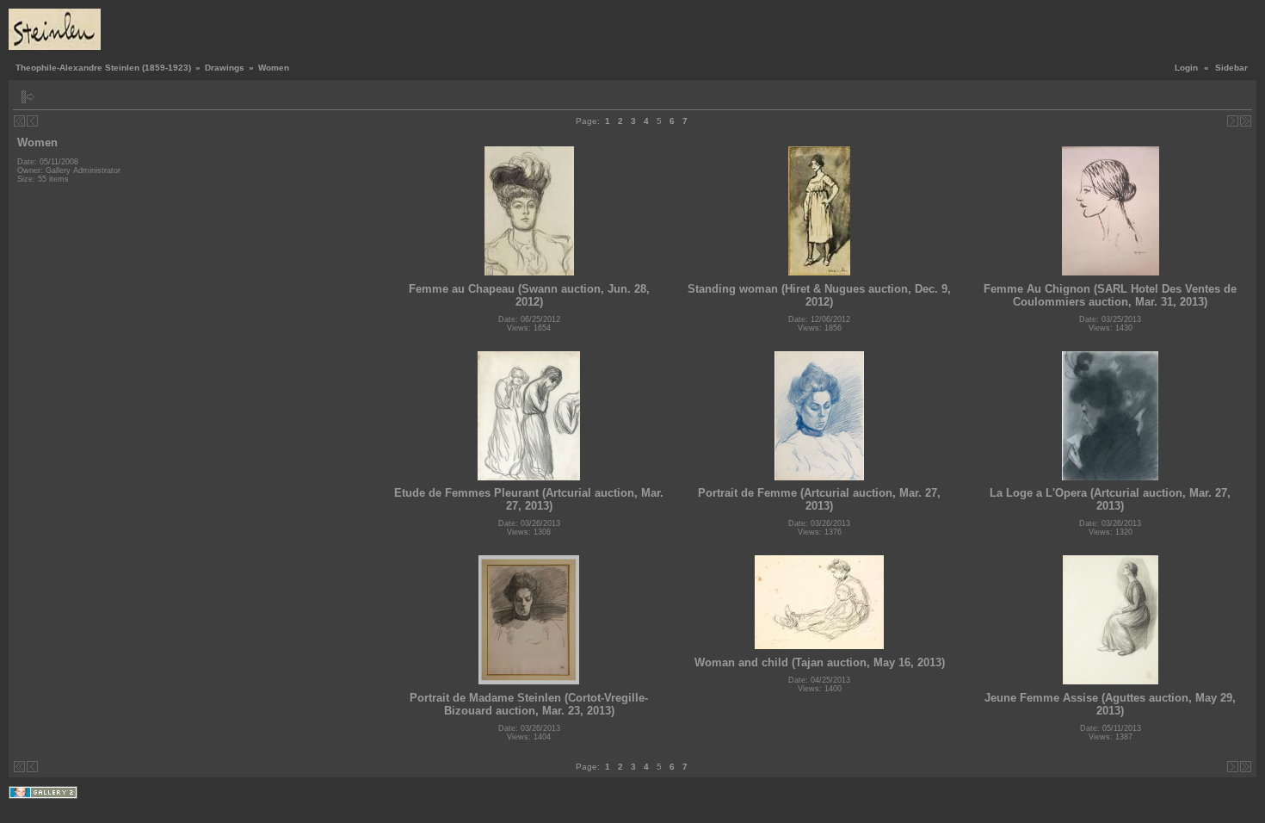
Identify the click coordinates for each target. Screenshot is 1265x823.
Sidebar (1231, 67)
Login (1186, 67)
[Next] (1232, 120)
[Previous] (32, 120)
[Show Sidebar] (28, 96)
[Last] (1245, 120)
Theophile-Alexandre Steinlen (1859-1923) (103, 67)
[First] (19, 120)
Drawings (224, 67)
